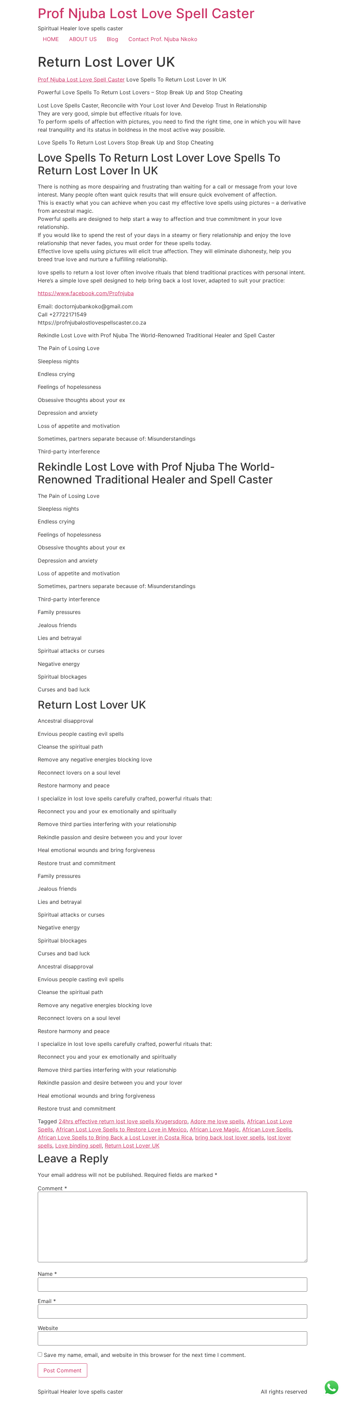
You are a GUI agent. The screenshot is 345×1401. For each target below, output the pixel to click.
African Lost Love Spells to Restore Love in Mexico (121, 1129)
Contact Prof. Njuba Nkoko (162, 39)
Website (48, 1328)
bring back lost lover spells (229, 1137)
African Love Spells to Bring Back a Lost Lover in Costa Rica (115, 1137)
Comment (52, 1188)
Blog (112, 39)
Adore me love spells (217, 1121)
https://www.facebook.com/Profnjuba (86, 293)
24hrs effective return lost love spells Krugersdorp (123, 1121)
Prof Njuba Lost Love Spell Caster (146, 13)
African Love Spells (266, 1129)
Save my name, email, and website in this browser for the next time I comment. (145, 1355)
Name (47, 1273)
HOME (51, 39)
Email (47, 1301)
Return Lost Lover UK (132, 1145)
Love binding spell (78, 1145)
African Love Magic (214, 1129)
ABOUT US (83, 39)
